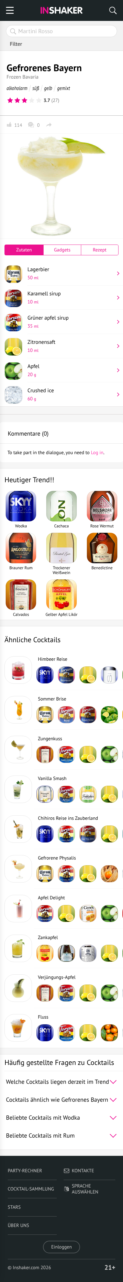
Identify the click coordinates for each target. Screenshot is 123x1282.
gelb (48, 88)
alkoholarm (17, 88)
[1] (10, 100)
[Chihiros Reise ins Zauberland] (18, 829)
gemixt (63, 88)
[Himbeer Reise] (18, 670)
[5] (38, 100)
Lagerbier (38, 273)
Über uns (18, 1225)
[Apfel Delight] (18, 908)
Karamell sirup (44, 297)
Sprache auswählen (85, 1189)
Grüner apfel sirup (48, 321)
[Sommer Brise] (18, 710)
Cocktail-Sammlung (31, 1189)
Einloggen (61, 1247)
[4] (31, 100)
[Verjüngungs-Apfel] (18, 988)
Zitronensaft (41, 345)
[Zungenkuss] (18, 749)
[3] (24, 100)
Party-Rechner (25, 1171)
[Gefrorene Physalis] (18, 869)
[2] (17, 100)
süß (36, 88)
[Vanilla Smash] (18, 789)
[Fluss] (18, 1028)
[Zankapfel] (18, 948)
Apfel (33, 370)
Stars (14, 1207)
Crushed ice (40, 394)
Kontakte (83, 1171)
